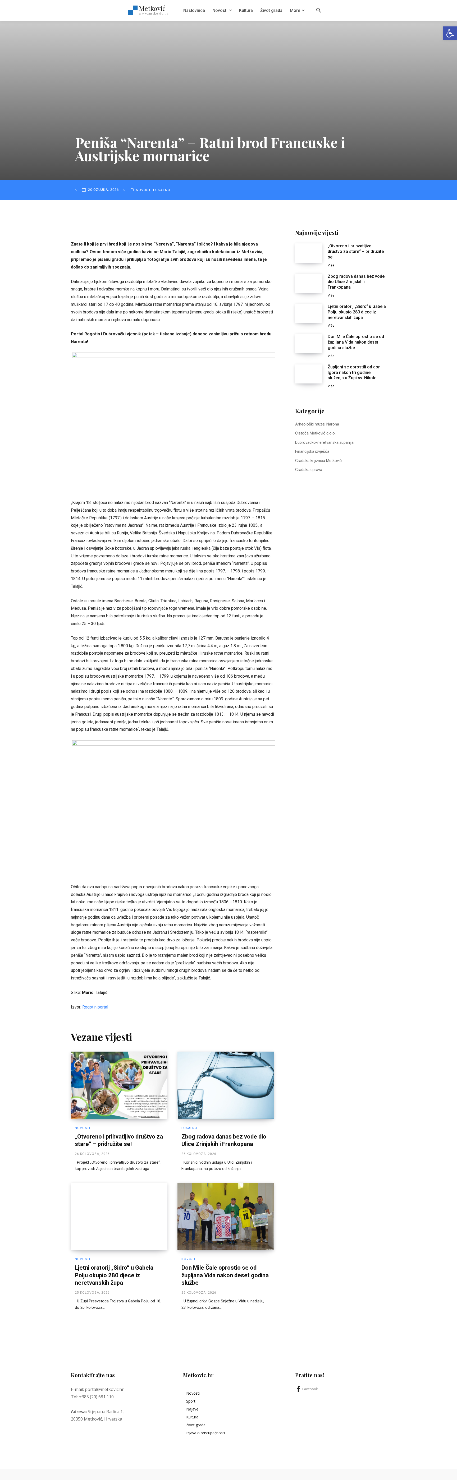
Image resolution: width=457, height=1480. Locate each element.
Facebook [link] (310, 1389)
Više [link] (331, 265)
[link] (450, 33)
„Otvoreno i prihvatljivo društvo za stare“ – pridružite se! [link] (356, 251)
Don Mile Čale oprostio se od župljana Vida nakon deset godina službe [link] (225, 1275)
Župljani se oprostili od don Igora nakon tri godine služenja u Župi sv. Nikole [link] (354, 372)
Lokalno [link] (161, 190)
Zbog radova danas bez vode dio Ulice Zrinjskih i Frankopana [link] (356, 282)
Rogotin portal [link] (95, 1007)
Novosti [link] (144, 190)
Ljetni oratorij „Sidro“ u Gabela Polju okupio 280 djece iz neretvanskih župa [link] (114, 1275)
